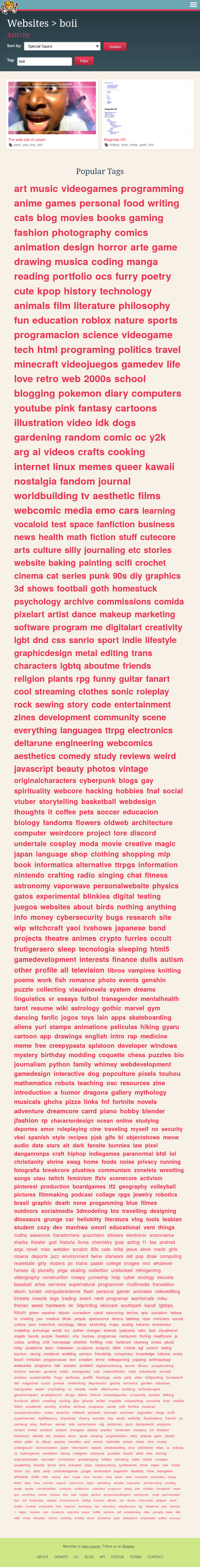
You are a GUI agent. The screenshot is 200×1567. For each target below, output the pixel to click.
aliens (23, 1026)
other (23, 970)
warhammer (141, 1495)
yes (39, 1318)
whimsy (105, 1063)
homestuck (134, 588)
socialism (159, 1312)
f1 (145, 1241)
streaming (55, 691)
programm (114, 1489)
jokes (169, 1512)
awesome (40, 1234)
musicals (27, 1101)
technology (126, 291)
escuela (165, 1277)
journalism (30, 1063)
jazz (55, 1256)
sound (177, 1318)
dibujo (46, 1441)
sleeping (132, 949)
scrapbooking (162, 1365)
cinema (28, 575)
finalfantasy (36, 1500)
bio (179, 1054)
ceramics (130, 1382)
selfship (134, 1418)
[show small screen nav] (193, 4)
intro (117, 1035)
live (110, 1418)
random (83, 437)
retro (47, 378)
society (50, 1406)
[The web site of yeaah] (52, 107)
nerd (98, 1298)
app (45, 1035)
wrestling (172, 1170)
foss (166, 1400)
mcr (146, 1263)
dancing (26, 1017)
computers (157, 393)
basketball (98, 801)
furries (136, 938)
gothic (111, 1007)
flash (88, 1291)
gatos (23, 896)
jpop (119, 1241)
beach (118, 1477)
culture (47, 549)
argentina (73, 1512)
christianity (29, 1161)
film (62, 305)
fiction (103, 536)
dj (33, 1270)
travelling (134, 1211)
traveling (116, 1129)
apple (64, 1447)
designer (161, 1500)
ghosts (87, 1400)
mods (93, 1388)
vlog (137, 1219)
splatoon (101, 1045)
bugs (114, 917)
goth (100, 588)
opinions (109, 1512)
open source (91, 1546)
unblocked (122, 1270)
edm (142, 1330)
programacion (46, 334)
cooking (126, 451)
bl (120, 1137)
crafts (91, 451)
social (173, 790)
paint (117, 1518)
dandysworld (145, 1424)
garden (147, 1382)
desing (172, 1477)
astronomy (32, 885)
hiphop (76, 1153)
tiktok (66, 1318)
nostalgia (35, 481)
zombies (31, 1506)
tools (152, 1219)
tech (24, 349)
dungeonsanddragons (117, 1495)
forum (20, 1312)
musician (34, 1512)
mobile (178, 1400)
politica (162, 1518)
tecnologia (97, 949)
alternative (94, 864)
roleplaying (72, 1129)
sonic (122, 691)
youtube (33, 408)
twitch (56, 1178)
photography (81, 232)
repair (176, 1489)
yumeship (98, 1277)
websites (55, 906)
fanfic (49, 1017)
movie (112, 843)
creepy (78, 1277)
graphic (42, 1202)
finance (124, 959)
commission (66, 1459)
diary (116, 393)
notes (48, 1412)
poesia (58, 1382)
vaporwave (71, 885)
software (31, 627)
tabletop (132, 1318)
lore (120, 833)
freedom (62, 1336)
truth (171, 1412)
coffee (65, 812)
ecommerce (161, 1234)
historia (67, 1241)
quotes (154, 1394)
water (40, 1388)
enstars (70, 1365)
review (32, 1430)
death (62, 1202)
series (74, 575)
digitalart (124, 627)
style (58, 1137)
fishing (145, 1336)
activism (151, 1178)
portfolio (72, 276)
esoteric (94, 1412)
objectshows (143, 1137)
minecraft (36, 364)
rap (132, 1035)
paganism (121, 1471)
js (176, 1336)
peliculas (123, 1026)
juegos (25, 906)
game (164, 247)
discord (143, 833)
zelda (35, 1476)
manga (142, 261)
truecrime (47, 1324)
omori (98, 1227)
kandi (150, 1305)
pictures (25, 1194)
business (156, 524)
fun (21, 320)
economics (161, 1324)
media (78, 510)
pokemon (80, 393)
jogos (69, 1017)
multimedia (138, 1284)
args (18, 1248)
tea (153, 1241)
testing (149, 896)
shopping (138, 854)
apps (118, 1017)
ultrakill (170, 1436)
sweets (96, 1447)
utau (39, 1178)
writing (163, 203)
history (114, 144)
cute (24, 291)
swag (73, 1161)
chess (136, 1054)
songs (22, 1178)
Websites (28, 23)
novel (32, 1248)
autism (171, 959)
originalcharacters (45, 780)
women (35, 1371)
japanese (130, 928)
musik (155, 1495)
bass (37, 1483)
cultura (20, 1324)
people (80, 1318)
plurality (46, 1270)
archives (127, 1412)
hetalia (80, 1388)
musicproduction (27, 1412)
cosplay (63, 843)
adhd (139, 1453)
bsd (152, 1330)
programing (88, 349)
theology (103, 1377)
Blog (89, 1556)
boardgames (89, 1186)
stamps (60, 1026)
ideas (81, 1324)
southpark (131, 1305)
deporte (40, 1256)
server (60, 1424)
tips (97, 1506)
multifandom (81, 1489)
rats (97, 1371)
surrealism (82, 1312)
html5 (159, 949)
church (128, 1453)
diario (173, 1500)
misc (45, 1248)
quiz (87, 1441)
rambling (170, 1483)
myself (139, 1129)
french (170, 1418)
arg (21, 451)
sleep (67, 949)
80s (94, 1248)
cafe (106, 1248)
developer (132, 1045)
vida (109, 1342)
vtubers (57, 1263)
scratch (80, 1248)
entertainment (142, 704)
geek (157, 1436)
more (150, 1471)
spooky (29, 1489)
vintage (133, 768)
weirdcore (67, 833)
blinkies (96, 896)
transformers (66, 1234)
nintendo (29, 875)
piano (108, 1110)
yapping (139, 1359)
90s (120, 575)
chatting (26, 1318)
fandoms (58, 822)
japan (23, 854)
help (115, 1277)
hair (57, 1365)
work (44, 979)
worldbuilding (46, 495)
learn (49, 1347)
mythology (150, 1092)
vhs (76, 1336)
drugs (70, 1394)
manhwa (77, 1227)
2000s (97, 378)
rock (23, 704)
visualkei (119, 1483)
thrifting (96, 1342)
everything (35, 730)
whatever (162, 1263)
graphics (163, 575)
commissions (124, 601)
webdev (61, 1248)
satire (136, 1459)
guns (129, 1424)
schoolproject (149, 1388)
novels (147, 1101)
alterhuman (110, 1388)
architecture (152, 822)
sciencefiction (114, 1371)
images (131, 1263)
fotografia (27, 1170)
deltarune (33, 742)
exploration (133, 1483)
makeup (115, 614)
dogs (124, 422)
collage (105, 1194)
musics (162, 1441)
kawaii (159, 466)
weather (48, 1312)
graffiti (88, 1377)
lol (173, 1153)
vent (149, 1227)
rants (117, 1377)
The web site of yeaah (26, 139)
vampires (141, 970)
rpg (83, 678)
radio (86, 875)
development (65, 717)
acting (133, 1241)
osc (112, 1082)
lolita (118, 1248)
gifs (110, 1137)
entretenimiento (69, 1500)
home (91, 1161)
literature (94, 305)
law (137, 1145)
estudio (99, 1418)
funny (104, 678)
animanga (41, 1330)
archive (79, 601)
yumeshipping (88, 1459)
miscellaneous (126, 1506)
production (55, 1186)
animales (142, 1291)
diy (136, 575)
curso (45, 1382)
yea (25, 144)
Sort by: (14, 45)
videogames (89, 188)
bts (115, 1211)
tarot (21, 1007)
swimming (114, 1312)
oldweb (116, 822)
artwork (110, 1330)
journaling (104, 549)
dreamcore (62, 1110)
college (113, 1263)
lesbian (172, 1219)
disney (65, 1453)
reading (31, 276)
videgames (152, 1506)
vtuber (25, 801)
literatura (116, 1219)
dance (84, 614)
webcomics (130, 742)
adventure (29, 1110)
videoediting (167, 1291)
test (58, 524)
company (139, 1430)
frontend (99, 1500)
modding (82, 1054)
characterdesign (72, 1120)
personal (99, 203)
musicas (148, 1406)
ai (37, 451)
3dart (18, 1406)
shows (40, 588)
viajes (155, 1465)
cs (15, 1453)
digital (123, 896)
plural (169, 1342)
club (45, 1512)
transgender (120, 998)
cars (129, 510)
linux (64, 466)
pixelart (29, 614)
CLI (76, 1556)
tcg (140, 1506)
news (24, 536)
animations (90, 1026)
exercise (48, 1483)
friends (137, 665)
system (119, 989)
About (42, 1556)
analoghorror (51, 1394)
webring (175, 1506)
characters (35, 665)
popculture (119, 1073)
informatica (53, 864)
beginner (69, 1506)
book (22, 864)
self (119, 1512)
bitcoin (64, 1312)
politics (135, 349)
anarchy (63, 1412)
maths (20, 1234)
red (122, 1500)
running (170, 1161)
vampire (61, 1430)
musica (71, 261)
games (60, 203)
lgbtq (70, 665)
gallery (121, 1092)
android (167, 1241)
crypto (110, 938)
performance (87, 1424)
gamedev (142, 364)
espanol (61, 1483)
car (70, 1219)
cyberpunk (97, 780)
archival (79, 1518)
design (79, 247)
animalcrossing (152, 1483)
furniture (21, 1400)
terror (100, 1359)
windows (163, 1045)
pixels (147, 1073)
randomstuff (102, 1471)
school (130, 378)
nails (132, 1371)
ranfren (52, 1518)
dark (78, 1145)
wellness (73, 1377)
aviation (20, 1377)
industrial (75, 1465)
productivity (46, 1506)
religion (29, 678)
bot (48, 1436)
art (20, 188)
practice (106, 1430)
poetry (156, 276)
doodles (59, 1436)
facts (109, 1477)
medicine (153, 1035)
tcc (67, 1330)
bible (117, 1347)
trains (82, 1263)
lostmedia (113, 1441)
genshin (154, 979)
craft (58, 1153)
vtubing (56, 1477)
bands (33, 1336)
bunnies (119, 1145)
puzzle (23, 989)
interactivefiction (46, 1489)
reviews (135, 755)
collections (98, 1489)
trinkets (21, 1298)
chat (134, 875)
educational (124, 1227)
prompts (158, 1512)
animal (98, 1441)
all (64, 970)
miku (162, 1298)
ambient (86, 1365)
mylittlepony (47, 1418)
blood (52, 1465)
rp (44, 1120)
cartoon (25, 1035)
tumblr (35, 1291)
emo (106, 510)
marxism (97, 1477)
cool (23, 691)
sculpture (84, 1347)
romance (82, 979)
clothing (105, 854)
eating (166, 1347)
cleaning (141, 1342)
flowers (88, 822)
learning (158, 510)
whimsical (21, 1476)
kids (72, 1424)
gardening (37, 437)
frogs (58, 1377)
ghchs (53, 1101)
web (71, 378)
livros (83, 1241)
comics (131, 232)
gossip (18, 1489)
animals (32, 305)
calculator (48, 1459)
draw (152, 1256)
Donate (61, 1556)
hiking (149, 1026)
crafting (61, 875)
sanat (83, 1436)
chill (46, 1342)
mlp (164, 854)
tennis (130, 1365)
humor (70, 1092)
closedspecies (115, 1394)
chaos (140, 1441)
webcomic (37, 510)
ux (181, 1418)
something (28, 1495)
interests (94, 959)
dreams (144, 989)
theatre (57, 938)
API (102, 1556)
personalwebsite (121, 885)
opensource (99, 1318)
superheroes (24, 1418)
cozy (43, 1227)
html (47, 349)
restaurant (127, 1336)
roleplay (152, 691)
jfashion (26, 1120)
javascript (33, 768)
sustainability (40, 1377)
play (33, 1424)
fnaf (153, 790)
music (44, 188)
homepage (61, 1342)
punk (99, 575)
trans (142, 652)
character (68, 1418)
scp (27, 1471)
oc (140, 437)
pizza (73, 1101)
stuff (128, 536)
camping (96, 1436)
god (53, 1241)
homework (174, 1377)
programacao (55, 1359)
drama (117, 1318)
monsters (161, 1318)
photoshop (104, 1518)
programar (117, 1298)
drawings (68, 1035)
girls (173, 1248)
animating (122, 1459)
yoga (62, 1270)
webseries (23, 1365)
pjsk (96, 1137)
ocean (105, 1120)
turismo (20, 1371)
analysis (103, 1347)
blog (47, 217)
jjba (76, 1400)
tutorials (110, 1412)
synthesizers (128, 1465)
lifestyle (161, 639)
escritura (46, 1430)
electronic (136, 1234)
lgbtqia (166, 1305)
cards (111, 1406)
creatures (65, 1489)
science (100, 334)
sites (138, 1377)
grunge (53, 1219)
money (41, 917)
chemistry (102, 1241)
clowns (21, 1256)
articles (92, 1430)
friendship (103, 1353)
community (116, 717)
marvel (134, 1007)
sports (162, 320)
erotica (64, 1406)
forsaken (163, 1430)
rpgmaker (145, 1412)
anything (161, 906)
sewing (49, 704)
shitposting (154, 1377)
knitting (169, 970)
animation (37, 247)
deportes (26, 1129)
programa (43, 1365)
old (129, 1256)
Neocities (70, 1546)
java (32, 1324)
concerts (153, 1400)
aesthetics (34, 755)
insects (39, 1298)
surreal (165, 1371)
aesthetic (114, 495)
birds (105, 906)
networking (76, 1382)
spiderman (114, 1424)
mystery (26, 1054)
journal (114, 481)
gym (153, 1007)
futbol (89, 998)
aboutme (102, 665)
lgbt (22, 639)
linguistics (29, 998)
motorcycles (145, 1500)
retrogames (81, 1371)
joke (137, 1489)
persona (105, 1291)
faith (58, 1506)
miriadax (148, 1489)
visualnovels (87, 989)
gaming (146, 217)
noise (127, 1161)
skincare (109, 1305)
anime (28, 203)
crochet (150, 562)
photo (107, 979)
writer (100, 1400)
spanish (38, 1137)
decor (72, 1436)
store (145, 1248)
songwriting (22, 1465)
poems (24, 979)
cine (95, 1129)
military (106, 1459)
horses (21, 1270)
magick (83, 1495)
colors (19, 1342)
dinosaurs (27, 1219)
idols (36, 1471)
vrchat (175, 1465)
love (23, 378)
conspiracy (123, 1353)
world (56, 1330)
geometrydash (171, 1495)
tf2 (112, 1186)
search (152, 1347)
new (165, 1465)
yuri (40, 1026)
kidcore (164, 1353)
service (85, 1353)
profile (46, 970)
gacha (115, 1382)
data (37, 1145)
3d (19, 588)
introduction (32, 1092)
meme (23, 1045)
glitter (29, 1441)
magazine (30, 1382)
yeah (17, 144)
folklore (79, 1412)
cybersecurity (80, 917)
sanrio (81, 639)
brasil (21, 1202)
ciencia (131, 1500)
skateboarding (150, 1017)
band (157, 928)
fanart (158, 678)
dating (128, 1489)
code (101, 704)
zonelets (145, 1170)
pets (86, 812)
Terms (136, 1556)
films (149, 495)
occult (160, 938)
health (51, 536)
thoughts (29, 812)
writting (34, 1342)
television (88, 970)
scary (178, 1353)
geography (133, 1186)
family (82, 1063)
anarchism (93, 1234)
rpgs (124, 1194)
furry (126, 276)
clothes (93, 691)
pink (65, 408)
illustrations (153, 1418)
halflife (97, 1512)
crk (151, 1430)
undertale (30, 843)
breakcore (56, 1170)
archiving (65, 1518)
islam (28, 1483)
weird (165, 755)
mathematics (33, 1082)
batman (46, 1424)
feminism (79, 1178)
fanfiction (116, 524)
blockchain (21, 1436)
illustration (39, 422)
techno (132, 1312)
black (129, 1477)
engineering (79, 742)
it (50, 812)
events (129, 979)
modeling (21, 1330)
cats (24, 217)
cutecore (158, 536)
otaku (64, 1371)
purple (47, 1336)
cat (52, 575)
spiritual (96, 1495)
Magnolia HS (115, 139)
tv (85, 495)
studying (147, 1120)
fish (60, 979)
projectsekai (148, 1518)
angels (19, 1336)
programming (152, 188)
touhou (170, 1073)
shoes (156, 1342)
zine (159, 1082)
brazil (18, 1359)
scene (154, 717)
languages (81, 730)
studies (18, 1506)
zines (24, 717)
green (34, 1312)
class (88, 1465)
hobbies (129, 790)
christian (33, 1359)
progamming (106, 1202)
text (73, 1359)
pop (139, 1256)
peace (86, 1512)
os (37, 1441)
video (79, 422)
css (59, 639)
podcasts (127, 1330)
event (85, 1298)
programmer (111, 1284)
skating (78, 1270)
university (138, 1394)
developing (85, 1506)
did (16, 1382)
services (57, 1284)
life (173, 364)
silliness (111, 1500)
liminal (95, 1394)
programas (107, 1336)
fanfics (133, 1406)
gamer (123, 1291)
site (165, 917)
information (158, 864)
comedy (75, 755)
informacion (80, 1447)
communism (114, 1170)
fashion (31, 232)
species (59, 1441)
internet (32, 466)
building (128, 1388)
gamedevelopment (45, 959)
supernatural (82, 1284)
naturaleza (108, 1506)
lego (54, 1298)
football (72, 588)
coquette (112, 1054)
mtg (101, 1424)
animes (84, 938)
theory (84, 1418)
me (96, 627)
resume (42, 1007)
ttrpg (115, 730)
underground (23, 1447)
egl (140, 1347)
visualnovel (167, 1330)
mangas (94, 1330)
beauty (70, 768)
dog (93, 1073)
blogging (34, 393)
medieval (51, 1353)
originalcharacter (26, 1459)
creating (49, 1400)
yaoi (73, 928)
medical (52, 1318)
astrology (85, 1007)
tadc (16, 1500)
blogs (128, 780)
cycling (64, 1400)
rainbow (55, 1495)
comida (169, 601)
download (175, 1518)
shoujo (128, 1441)
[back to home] (9, 7)
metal (134, 144)
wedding (69, 1353)
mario (160, 1248)
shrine (55, 1161)
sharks (21, 1241)
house (76, 1477)
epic (144, 1312)
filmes (149, 1202)
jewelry (142, 1194)
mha (45, 1476)
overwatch (141, 1477)
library (143, 1365)
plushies (83, 1170)
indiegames (104, 1153)
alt (66, 1145)
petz (128, 1377)
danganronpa (31, 1153)
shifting (86, 1500)
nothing (130, 906)
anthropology (160, 1359)
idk (102, 422)
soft (122, 1406)
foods (109, 1161)
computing (171, 1256)
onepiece (96, 1406)
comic (118, 437)
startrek (38, 1436)
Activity (18, 34)
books (111, 217)
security (172, 1129)
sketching (98, 1324)
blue (132, 1202)
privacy (147, 1161)
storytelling (58, 801)
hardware (55, 1305)
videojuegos (89, 364)
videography (27, 1277)
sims (62, 1465)
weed (37, 1305)
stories (158, 549)
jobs (164, 1506)
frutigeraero (34, 949)
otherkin (80, 1342)
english (96, 1035)
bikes (18, 1441)
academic (33, 1406)
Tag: (11, 60)
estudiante (147, 1371)
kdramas (163, 1382)
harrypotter (23, 1388)
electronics (150, 730)
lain (102, 1017)
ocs (103, 276)
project (99, 833)
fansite (96, 1145)
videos (59, 451)
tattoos (176, 1312)
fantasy (95, 408)
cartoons (136, 408)
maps (114, 1324)
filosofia (39, 1465)
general (50, 1371)
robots (64, 1082)
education (55, 320)
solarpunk (97, 1453)
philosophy (144, 305)
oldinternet (145, 1447)
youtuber (114, 1453)
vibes (160, 1447)
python (59, 1063)
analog (127, 1324)
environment (75, 1256)
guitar (131, 678)
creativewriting (114, 1447)
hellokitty (89, 1219)
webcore (68, 790)
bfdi (161, 1153)
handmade (122, 1430)
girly (42, 1263)
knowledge (145, 1353)
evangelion (165, 1471)
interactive (69, 1073)
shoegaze (77, 1430)
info (20, 917)
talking (168, 1394)
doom (20, 1291)
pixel (151, 1145)
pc (70, 1263)
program (70, 627)
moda (88, 843)
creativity (163, 627)
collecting (51, 989)
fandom (77, 481)
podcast (82, 1194)
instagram (80, 1453)
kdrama (142, 1324)
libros (116, 970)
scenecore (123, 1178)
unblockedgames (65, 1471)
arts (22, 549)
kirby (18, 1347)
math (77, 536)
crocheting (56, 1388)
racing (35, 1353)
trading (69, 1298)
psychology (37, 601)
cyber (129, 1277)
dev (58, 1227)
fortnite (123, 1101)
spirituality (32, 790)
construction (55, 1277)
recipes (78, 1137)
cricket (129, 1347)
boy (32, 144)
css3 (73, 1495)
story (77, 704)
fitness (156, 875)
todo (149, 1453)
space (81, 524)
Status (117, 1556)
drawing (33, 261)
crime (144, 1465)
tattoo (82, 1394)
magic (165, 843)
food (124, 144)
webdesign (137, 801)
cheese (42, 1495)
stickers (115, 1234)
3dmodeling (92, 1211)
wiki (62, 1007)
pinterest (26, 1186)
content (19, 1430)
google (86, 1471)
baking (62, 562)
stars (53, 1145)
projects (28, 938)
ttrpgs (125, 864)
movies (77, 217)
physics (165, 885)
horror (112, 247)
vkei (19, 1137)
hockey (88, 1336)
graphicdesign (43, 652)
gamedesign (32, 1073)
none (79, 1202)
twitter (18, 1483)
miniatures (57, 1512)
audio (21, 1145)
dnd (40, 639)
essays (67, 998)
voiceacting (133, 1400)
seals (120, 1418)
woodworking (132, 1512)
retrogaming (148, 1270)
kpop (49, 291)
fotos (86, 1477)
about (83, 906)
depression (98, 1382)
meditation (50, 1453)
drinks (26, 1518)
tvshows (98, 928)
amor (47, 1129)
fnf (105, 1101)
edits (17, 1518)
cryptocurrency (105, 1465)
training (161, 1453)
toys (87, 1017)
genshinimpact (26, 1394)
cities (147, 1512)
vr (51, 998)
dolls (148, 959)
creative (138, 843)
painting (95, 562)
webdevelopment (145, 1063)
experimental (58, 896)
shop (79, 854)
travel (168, 349)
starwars (114, 1256)
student (24, 1227)
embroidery (158, 1477)
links (91, 1101)
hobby (129, 1110)
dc (70, 1305)
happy (22, 1512)
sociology (66, 1324)
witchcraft (46, 928)
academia (34, 1347)
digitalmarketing (109, 1365)
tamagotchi (163, 1489)
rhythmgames (30, 1453)
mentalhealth (160, 998)
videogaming (118, 1359)
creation (85, 1359)
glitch (35, 1400)
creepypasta (67, 1045)
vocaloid (31, 524)
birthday (53, 1054)
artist (58, 614)
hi (15, 1318)
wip (20, 928)
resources (135, 1082)
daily (133, 1436)
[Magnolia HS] (148, 107)
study (105, 755)
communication (46, 1447)
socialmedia (57, 1211)
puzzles (159, 1054)
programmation (116, 1436)
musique (161, 1459)
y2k (157, 437)
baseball (23, 1284)
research (141, 917)
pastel (97, 1263)
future (18, 1471)
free (40, 1045)
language (51, 854)
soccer (108, 812)
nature (129, 320)
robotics (166, 1194)
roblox (96, 320)
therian (21, 1305)
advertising (103, 1483)
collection (98, 1270)
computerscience (62, 1291)
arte (139, 247)
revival (147, 1459)
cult (24, 1500)
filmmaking (53, 1194)
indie (132, 639)
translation (163, 1284)
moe (150, 1441)
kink (65, 1495)
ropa (146, 1318)
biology (27, 822)
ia (168, 1447)
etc (134, 549)
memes (95, 466)
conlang (20, 1424)
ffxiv (100, 1178)
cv (70, 1388)
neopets (52, 1500)
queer (128, 466)
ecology (146, 1277)
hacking (99, 790)
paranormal (138, 1153)
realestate (24, 1263)
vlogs (160, 1412)
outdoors (26, 1211)
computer (30, 833)
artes (40, 1284)
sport (108, 639)
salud (98, 1312)
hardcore (123, 1342)
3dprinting (87, 1305)
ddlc (178, 1512)
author (78, 1330)
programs (164, 1424)
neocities (74, 1441)
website (29, 562)
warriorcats (142, 1298)
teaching (90, 1082)
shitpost (145, 1436)
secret (91, 1518)
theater (38, 1241)
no (155, 1129)
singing (111, 875)
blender (153, 1110)
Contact (155, 1556)
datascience (130, 1518)
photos (101, 768)
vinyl (131, 1447)
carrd (89, 1110)
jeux (16, 1495)
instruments (76, 1483)
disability (137, 1471)
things (166, 1227)
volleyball (163, 1186)
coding (107, 261)
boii (40, 144)
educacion (140, 812)
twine (96, 1256)
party (46, 1471)
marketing (155, 614)
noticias (177, 1447)
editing (114, 652)
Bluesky (128, 1546)
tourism (20, 1353)
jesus (131, 1248)
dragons (95, 1092)
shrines (79, 1406)
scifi (123, 562)
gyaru (170, 1026)
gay (147, 780)
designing (163, 1211)
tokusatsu (39, 1518)
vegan (90, 1483)
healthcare (163, 1336)
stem (67, 1477)
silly (73, 549)
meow (171, 1137)
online (124, 1120)
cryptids (115, 1400)
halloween (65, 1347)
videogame (147, 334)
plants (60, 678)
